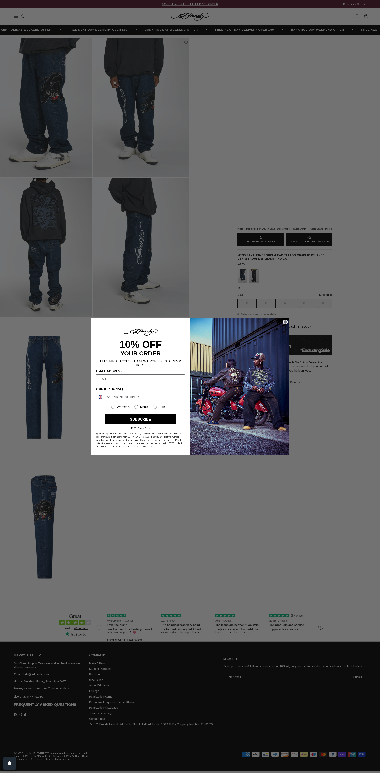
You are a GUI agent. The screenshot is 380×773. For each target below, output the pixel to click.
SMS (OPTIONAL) (109, 389)
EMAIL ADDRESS (109, 371)
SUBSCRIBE (140, 419)
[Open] (9, 763)
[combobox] (103, 397)
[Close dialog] (285, 322)
